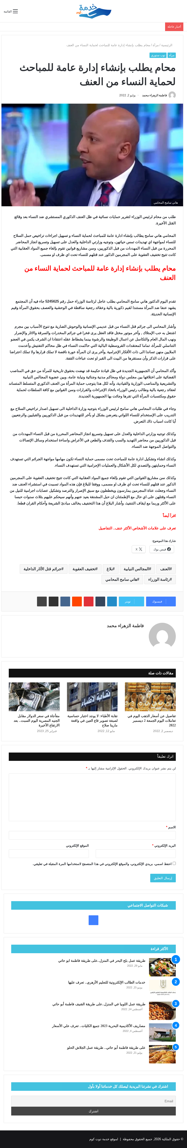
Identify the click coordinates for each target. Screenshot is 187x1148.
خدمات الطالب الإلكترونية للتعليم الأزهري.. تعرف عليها (106, 982)
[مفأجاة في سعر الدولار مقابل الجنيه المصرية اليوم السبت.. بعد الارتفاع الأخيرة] (34, 696)
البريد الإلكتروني (164, 845)
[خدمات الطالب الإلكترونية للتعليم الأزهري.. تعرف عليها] (162, 989)
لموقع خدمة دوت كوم (103, 1139)
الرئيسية (167, 45)
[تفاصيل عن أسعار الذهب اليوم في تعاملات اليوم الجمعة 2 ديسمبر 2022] (150, 696)
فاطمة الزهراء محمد (154, 95)
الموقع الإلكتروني (77, 845)
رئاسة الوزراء (159, 579)
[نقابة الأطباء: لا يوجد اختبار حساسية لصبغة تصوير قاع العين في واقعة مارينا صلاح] (92, 696)
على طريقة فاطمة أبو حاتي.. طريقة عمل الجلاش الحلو (106, 1048)
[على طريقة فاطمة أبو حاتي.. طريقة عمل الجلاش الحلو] (162, 1054)
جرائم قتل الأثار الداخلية (42, 569)
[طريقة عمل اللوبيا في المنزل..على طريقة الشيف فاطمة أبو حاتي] (162, 1011)
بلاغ (109, 569)
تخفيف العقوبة (84, 569)
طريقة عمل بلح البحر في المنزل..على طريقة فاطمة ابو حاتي (101, 960)
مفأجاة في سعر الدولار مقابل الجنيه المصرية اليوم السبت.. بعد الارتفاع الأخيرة (37, 720)
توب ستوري (158, 55)
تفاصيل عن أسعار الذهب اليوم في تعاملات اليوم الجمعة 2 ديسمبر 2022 (152, 720)
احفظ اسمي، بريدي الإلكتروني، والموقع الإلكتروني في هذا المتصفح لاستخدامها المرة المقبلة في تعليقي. (102, 864)
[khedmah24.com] (93, 11)
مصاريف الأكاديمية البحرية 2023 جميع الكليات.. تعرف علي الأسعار (98, 1026)
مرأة (156, 45)
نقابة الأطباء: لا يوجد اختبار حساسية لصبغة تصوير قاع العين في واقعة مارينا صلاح (92, 720)
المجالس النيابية (136, 569)
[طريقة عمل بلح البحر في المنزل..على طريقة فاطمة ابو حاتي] (162, 967)
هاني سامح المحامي (121, 579)
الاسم (171, 827)
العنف (165, 569)
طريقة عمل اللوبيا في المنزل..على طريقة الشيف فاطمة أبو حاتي (98, 1004)
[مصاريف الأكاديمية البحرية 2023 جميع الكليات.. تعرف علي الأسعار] (162, 1032)
